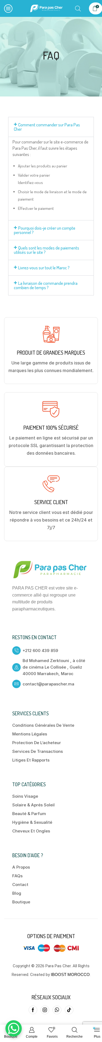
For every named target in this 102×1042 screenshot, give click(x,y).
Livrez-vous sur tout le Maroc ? (44, 267)
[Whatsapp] (56, 1010)
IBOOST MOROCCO (70, 974)
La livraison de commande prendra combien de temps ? (46, 285)
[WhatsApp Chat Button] (13, 1028)
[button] (51, 127)
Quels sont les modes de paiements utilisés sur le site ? (46, 250)
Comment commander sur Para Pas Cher (47, 127)
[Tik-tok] (69, 1010)
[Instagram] (45, 1010)
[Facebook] (33, 1010)
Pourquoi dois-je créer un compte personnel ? (44, 230)
